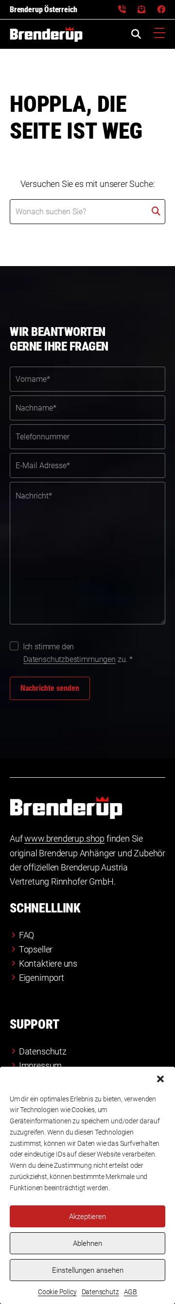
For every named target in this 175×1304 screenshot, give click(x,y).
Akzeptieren (87, 1216)
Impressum (40, 1065)
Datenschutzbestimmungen (69, 659)
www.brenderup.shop (64, 838)
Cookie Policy (57, 1292)
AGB (130, 1292)
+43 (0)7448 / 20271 (122, 9)
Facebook (161, 9)
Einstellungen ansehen (87, 1270)
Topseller (35, 949)
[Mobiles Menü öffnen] (159, 34)
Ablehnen (87, 1243)
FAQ (26, 935)
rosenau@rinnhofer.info (141, 9)
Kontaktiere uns (48, 963)
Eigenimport (41, 978)
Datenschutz (100, 1292)
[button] (160, 1079)
